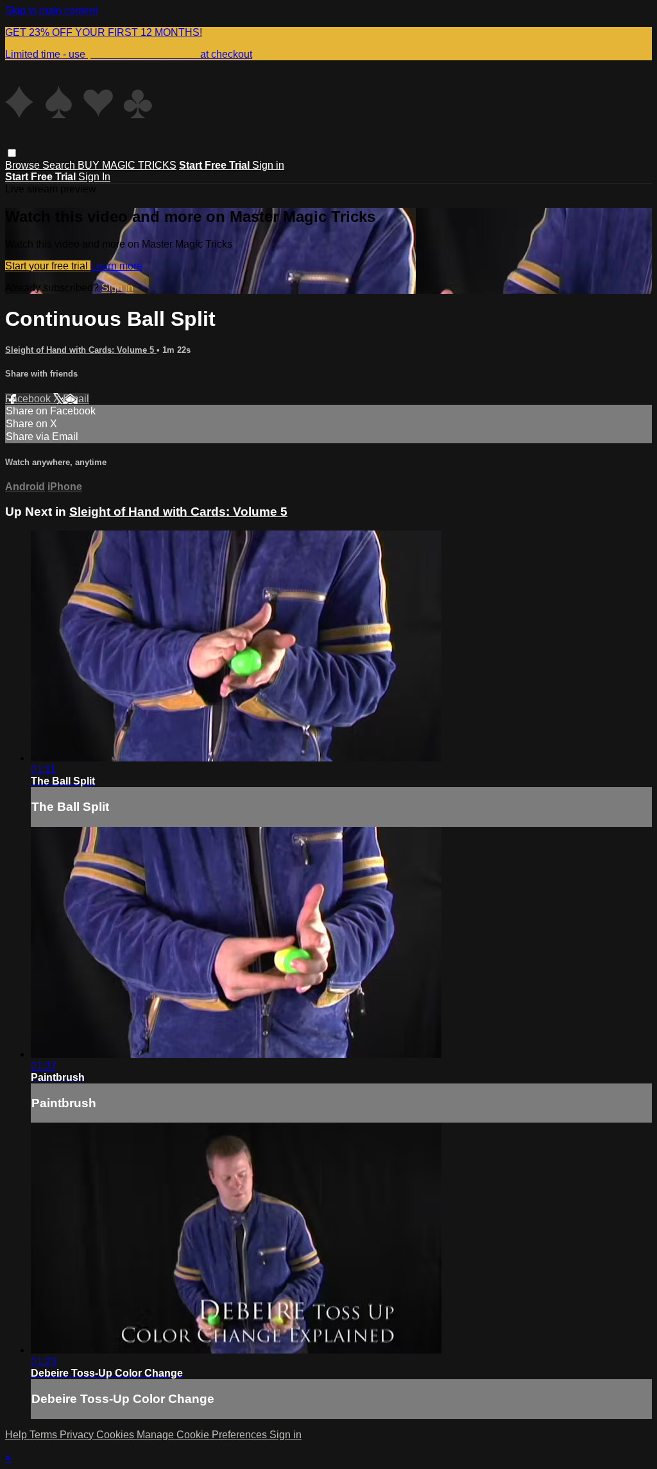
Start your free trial (47, 265)
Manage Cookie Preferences (203, 1434)
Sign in (268, 165)
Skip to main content (51, 10)
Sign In (94, 176)
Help (17, 1434)
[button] (12, 153)
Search (60, 165)
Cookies (116, 1434)
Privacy (78, 1434)
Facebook (29, 398)
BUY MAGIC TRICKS (127, 165)
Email (76, 398)
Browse (23, 165)
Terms (45, 1434)
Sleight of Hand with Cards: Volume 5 (81, 350)
